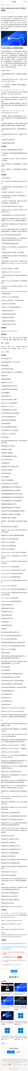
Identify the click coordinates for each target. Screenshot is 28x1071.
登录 (20, 957)
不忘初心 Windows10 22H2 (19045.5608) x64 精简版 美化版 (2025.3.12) (20, 1038)
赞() (12, 12)
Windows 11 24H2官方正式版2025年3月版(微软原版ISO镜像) (7, 1023)
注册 (18, 1052)
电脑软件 (3, 5)
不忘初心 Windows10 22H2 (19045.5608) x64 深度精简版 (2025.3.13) (7, 1038)
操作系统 (7, 5)
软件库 (14, 2)
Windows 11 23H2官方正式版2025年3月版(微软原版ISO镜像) (20, 1008)
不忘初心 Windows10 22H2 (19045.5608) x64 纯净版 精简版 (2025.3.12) (20, 1023)
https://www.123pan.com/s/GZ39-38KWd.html (13, 943)
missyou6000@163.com (17, 964)
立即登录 (11, 1052)
